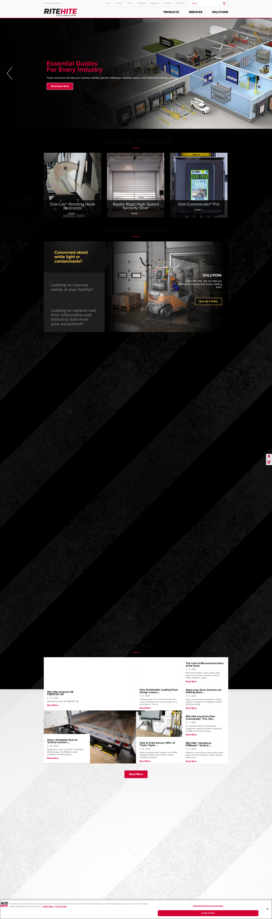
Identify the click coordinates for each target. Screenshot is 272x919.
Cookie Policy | (48, 906)
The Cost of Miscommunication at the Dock (205, 664)
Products (171, 12)
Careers (168, 3)
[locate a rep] (269, 457)
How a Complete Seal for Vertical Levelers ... (62, 741)
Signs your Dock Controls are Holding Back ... (204, 691)
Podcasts (141, 3)
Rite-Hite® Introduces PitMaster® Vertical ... (199, 744)
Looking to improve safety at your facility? (72, 287)
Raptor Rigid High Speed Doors (136, 190)
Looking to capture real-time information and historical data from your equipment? (74, 317)
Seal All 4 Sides (208, 301)
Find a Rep (181, 3)
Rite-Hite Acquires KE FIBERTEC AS (60, 693)
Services (195, 12)
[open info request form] (269, 462)
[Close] (267, 909)
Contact (119, 3)
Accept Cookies (208, 913)
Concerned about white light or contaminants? (71, 257)
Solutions (220, 12)
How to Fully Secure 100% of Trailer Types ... (157, 744)
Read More (136, 774)
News (130, 3)
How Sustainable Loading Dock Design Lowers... (159, 691)
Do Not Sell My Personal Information (208, 906)
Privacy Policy (61, 906)
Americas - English (52, 3)
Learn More (57, 88)
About (107, 3)
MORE (71, 213)
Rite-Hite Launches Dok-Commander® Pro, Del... (200, 717)
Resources (155, 3)
